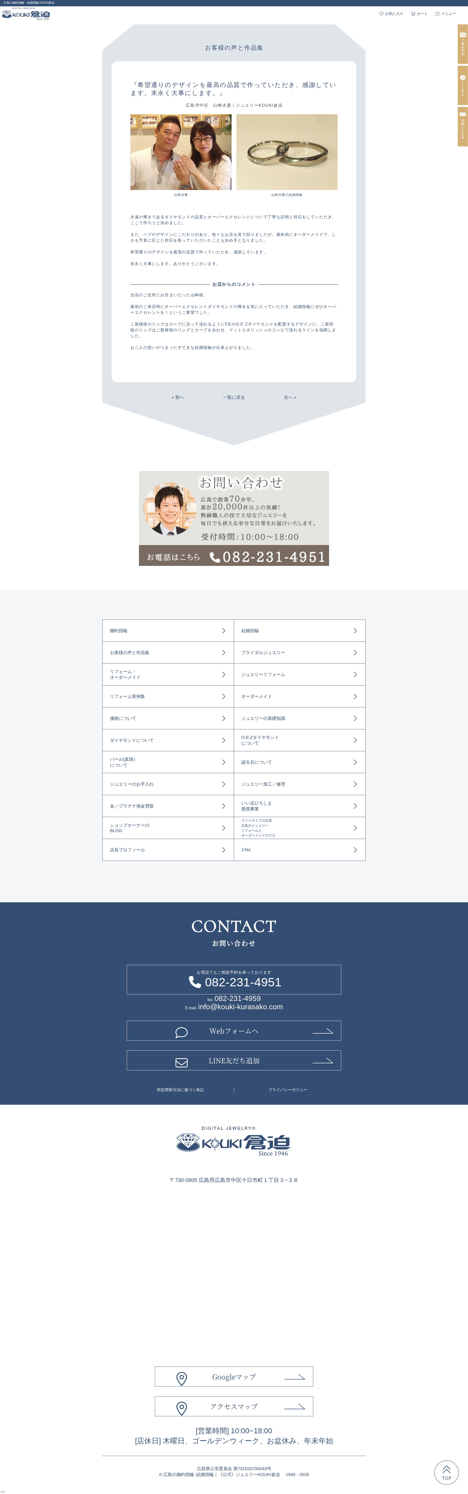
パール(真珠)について (122, 762)
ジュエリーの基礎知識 (263, 718)
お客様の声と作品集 (129, 652)
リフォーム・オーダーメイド (125, 674)
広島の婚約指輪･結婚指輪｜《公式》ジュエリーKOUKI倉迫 (221, 1474)
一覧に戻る (234, 397)
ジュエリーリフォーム (263, 674)
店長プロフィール (127, 849)
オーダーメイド (256, 696)
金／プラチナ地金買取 (132, 806)
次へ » (290, 397)
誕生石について (256, 762)
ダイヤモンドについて (132, 740)
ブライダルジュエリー (263, 652)
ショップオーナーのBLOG (129, 828)
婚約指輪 (118, 630)
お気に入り (394, 13)
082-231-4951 (243, 982)
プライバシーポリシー (287, 1090)
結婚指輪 (250, 630)
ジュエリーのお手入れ (132, 784)
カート (422, 13)
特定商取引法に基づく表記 (180, 1090)
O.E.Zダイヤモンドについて (260, 740)
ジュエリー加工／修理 (263, 784)
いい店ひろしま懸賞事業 (256, 806)
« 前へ (178, 397)
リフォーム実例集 (127, 696)
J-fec (246, 849)
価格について (123, 718)
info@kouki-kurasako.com (240, 1007)
